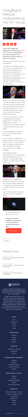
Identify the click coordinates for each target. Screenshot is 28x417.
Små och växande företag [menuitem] (14, 384)
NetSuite (22, 51)
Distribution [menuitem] (14, 362)
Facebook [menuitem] (14, 400)
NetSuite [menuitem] (14, 337)
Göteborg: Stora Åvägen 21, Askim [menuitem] (14, 394)
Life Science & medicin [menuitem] (14, 367)
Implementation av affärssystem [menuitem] (14, 349)
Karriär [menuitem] (14, 326)
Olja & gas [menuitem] (14, 369)
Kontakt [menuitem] (14, 324)
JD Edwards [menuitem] (14, 335)
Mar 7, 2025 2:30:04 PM (8, 271)
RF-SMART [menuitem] (14, 339)
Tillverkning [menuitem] (14, 360)
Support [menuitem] (14, 353)
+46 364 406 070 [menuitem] (14, 396)
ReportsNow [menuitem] (14, 342)
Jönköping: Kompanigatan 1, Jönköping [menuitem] (14, 392)
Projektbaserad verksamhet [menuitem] (14, 364)
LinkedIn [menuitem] (14, 402)
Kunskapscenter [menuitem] (14, 322)
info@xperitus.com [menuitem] (14, 398)
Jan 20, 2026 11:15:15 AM (8, 263)
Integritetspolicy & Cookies (17, 413)
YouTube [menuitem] (14, 404)
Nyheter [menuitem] (14, 328)
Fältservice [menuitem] (14, 382)
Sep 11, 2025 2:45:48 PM (8, 256)
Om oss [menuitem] (14, 319)
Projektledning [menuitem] (14, 351)
